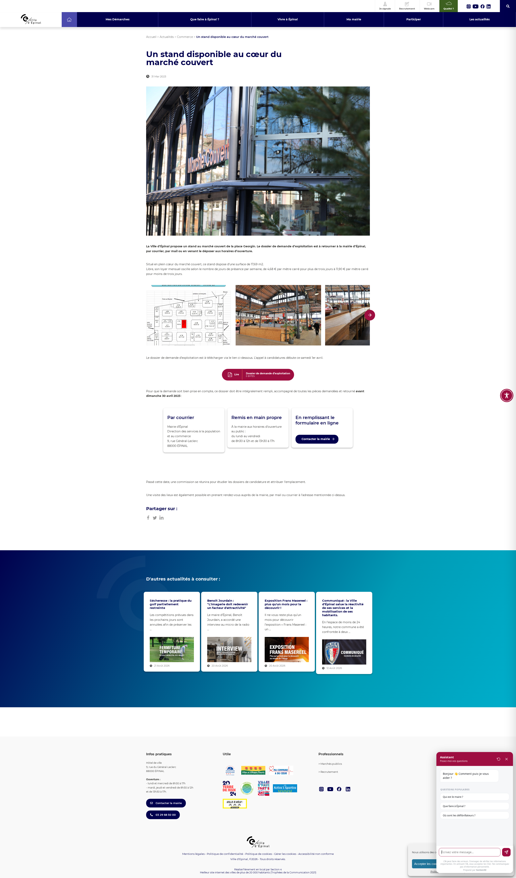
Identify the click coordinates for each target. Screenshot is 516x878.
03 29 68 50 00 (165, 814)
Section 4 (276, 869)
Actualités (167, 37)
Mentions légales (193, 853)
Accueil (151, 37)
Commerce (185, 37)
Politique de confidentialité (225, 853)
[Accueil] (69, 19)
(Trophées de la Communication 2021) (293, 872)
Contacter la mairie (316, 439)
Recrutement (329, 771)
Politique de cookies (258, 853)
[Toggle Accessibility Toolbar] (506, 395)
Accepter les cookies (428, 864)
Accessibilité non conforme (316, 853)
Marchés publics (331, 763)
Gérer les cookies (285, 853)
